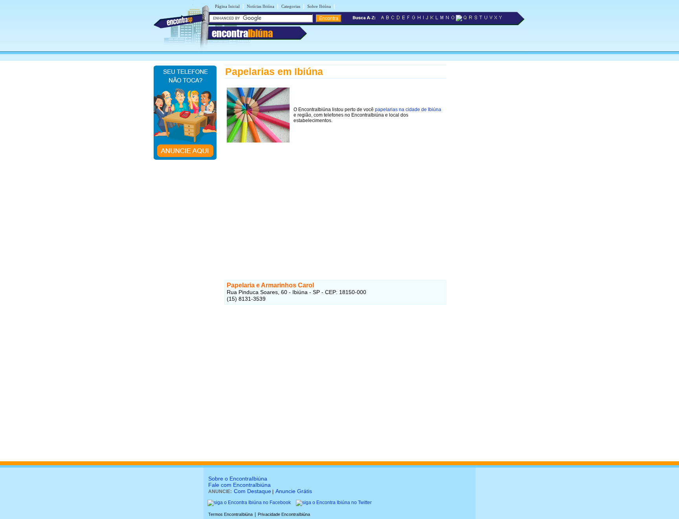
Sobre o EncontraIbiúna (237, 478)
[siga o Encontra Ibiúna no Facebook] (249, 502)
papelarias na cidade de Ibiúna (408, 109)
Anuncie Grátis (293, 491)
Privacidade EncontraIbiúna (284, 514)
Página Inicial (227, 6)
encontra (242, 33)
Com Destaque (252, 491)
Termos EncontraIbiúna (230, 514)
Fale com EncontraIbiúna (239, 485)
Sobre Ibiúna (319, 6)
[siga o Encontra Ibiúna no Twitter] (334, 502)
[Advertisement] (335, 200)
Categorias (290, 6)
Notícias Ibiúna (260, 6)
